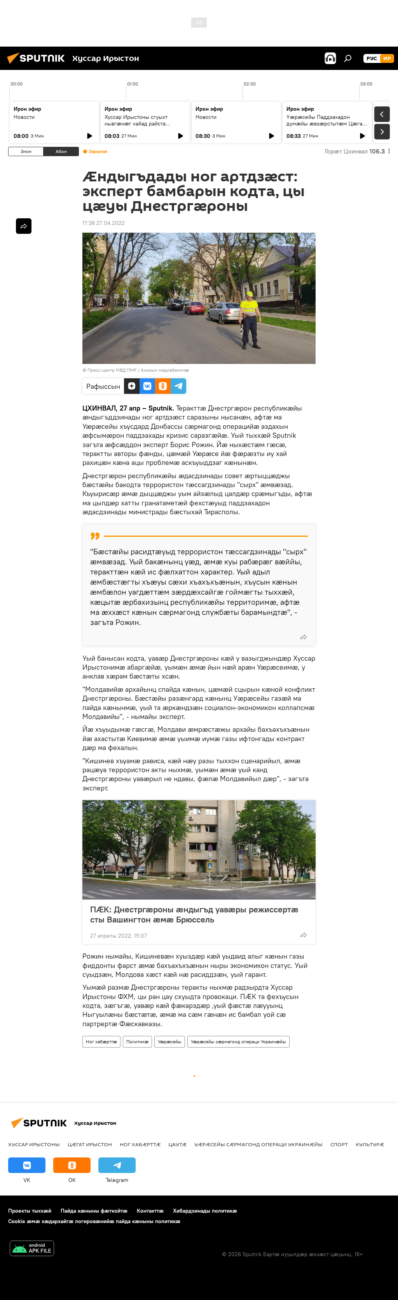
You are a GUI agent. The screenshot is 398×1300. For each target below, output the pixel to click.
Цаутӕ (177, 1144)
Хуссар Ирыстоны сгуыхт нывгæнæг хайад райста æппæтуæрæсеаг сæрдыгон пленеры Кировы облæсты (140, 126)
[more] (303, 637)
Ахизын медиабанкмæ (165, 370)
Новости (24, 116)
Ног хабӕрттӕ (101, 1041)
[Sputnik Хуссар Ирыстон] (38, 64)
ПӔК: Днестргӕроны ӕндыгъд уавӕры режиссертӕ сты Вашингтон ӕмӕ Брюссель (194, 914)
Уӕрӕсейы (170, 1041)
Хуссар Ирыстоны (34, 1144)
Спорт (339, 1144)
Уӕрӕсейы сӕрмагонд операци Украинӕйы (238, 1041)
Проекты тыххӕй (29, 1210)
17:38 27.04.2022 (103, 222)
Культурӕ (370, 1144)
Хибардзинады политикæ (205, 1210)
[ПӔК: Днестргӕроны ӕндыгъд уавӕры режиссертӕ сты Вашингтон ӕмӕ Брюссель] (199, 850)
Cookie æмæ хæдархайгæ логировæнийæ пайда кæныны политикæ (94, 1221)
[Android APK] (31, 1249)
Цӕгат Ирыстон (90, 1144)
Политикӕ (137, 1041)
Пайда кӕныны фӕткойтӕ (94, 1210)
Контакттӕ (150, 1210)
